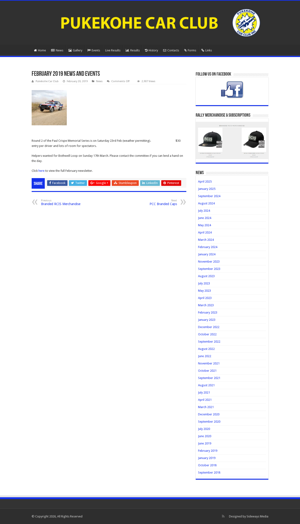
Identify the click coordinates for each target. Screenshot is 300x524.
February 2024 (207, 247)
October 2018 (207, 465)
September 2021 (209, 378)
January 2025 (206, 189)
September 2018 (209, 472)
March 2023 (206, 305)
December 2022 (208, 327)
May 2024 (204, 225)
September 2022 (209, 341)
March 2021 (206, 407)
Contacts (173, 50)
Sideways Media (257, 516)
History (153, 50)
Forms (192, 50)
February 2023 (207, 312)
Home (42, 50)
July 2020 (204, 429)
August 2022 (206, 349)
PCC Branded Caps (163, 202)
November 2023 (209, 261)
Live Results (112, 50)
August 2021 (206, 385)
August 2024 (206, 203)
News (59, 50)
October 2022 (207, 334)
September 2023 (209, 269)
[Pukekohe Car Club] (150, 21)
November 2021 (209, 363)
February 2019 (207, 450)
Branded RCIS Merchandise (60, 202)
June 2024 (204, 218)
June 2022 (204, 356)
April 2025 (205, 181)
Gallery (77, 50)
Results (135, 50)
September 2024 (209, 196)
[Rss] (223, 516)
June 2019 (204, 443)
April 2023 (205, 298)
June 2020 (204, 436)
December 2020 (208, 414)
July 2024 (204, 210)
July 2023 (204, 283)
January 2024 (206, 254)
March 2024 (206, 239)
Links (208, 50)
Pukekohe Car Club (47, 81)
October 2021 (207, 370)
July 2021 (204, 392)
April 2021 (205, 400)
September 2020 (209, 421)
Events (96, 50)
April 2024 (205, 232)
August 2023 (206, 276)
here (41, 170)
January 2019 (206, 458)
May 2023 (204, 290)
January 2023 (206, 319)
